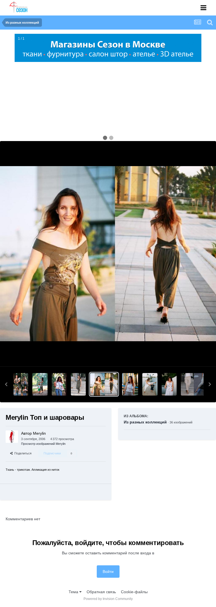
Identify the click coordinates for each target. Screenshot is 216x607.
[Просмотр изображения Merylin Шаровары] (149, 384)
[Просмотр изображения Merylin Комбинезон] (78, 384)
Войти (108, 571)
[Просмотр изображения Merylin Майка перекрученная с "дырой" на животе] (169, 384)
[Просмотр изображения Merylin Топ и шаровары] (104, 384)
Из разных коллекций (145, 422)
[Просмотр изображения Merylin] (197, 384)
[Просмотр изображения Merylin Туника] (59, 384)
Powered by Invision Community (108, 599)
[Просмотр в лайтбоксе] (108, 254)
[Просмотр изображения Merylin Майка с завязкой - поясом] (21, 384)
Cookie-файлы (134, 592)
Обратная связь (101, 592)
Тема (74, 592)
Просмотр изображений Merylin (43, 443)
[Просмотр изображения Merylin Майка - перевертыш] (39, 384)
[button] (6, 384)
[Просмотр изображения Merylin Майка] (130, 384)
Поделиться (22, 453)
